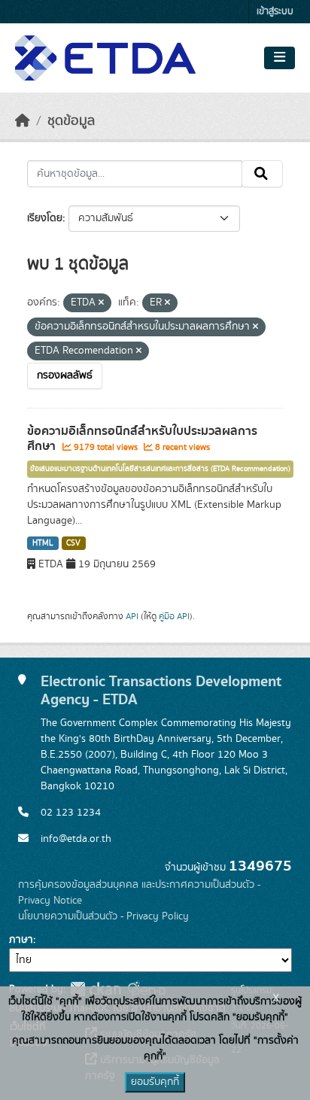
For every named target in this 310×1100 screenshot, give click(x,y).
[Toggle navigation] (279, 58)
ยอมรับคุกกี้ (155, 1081)
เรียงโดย (44, 218)
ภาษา (21, 939)
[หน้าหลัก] (22, 121)
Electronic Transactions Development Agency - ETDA (161, 690)
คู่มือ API (174, 616)
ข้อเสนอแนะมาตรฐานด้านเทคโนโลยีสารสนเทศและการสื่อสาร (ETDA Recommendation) (160, 468)
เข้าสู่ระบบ (275, 12)
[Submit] (262, 173)
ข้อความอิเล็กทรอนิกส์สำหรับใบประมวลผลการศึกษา (142, 439)
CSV (73, 543)
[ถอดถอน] (101, 303)
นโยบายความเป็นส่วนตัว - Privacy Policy (103, 916)
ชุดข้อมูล (71, 121)
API (132, 616)
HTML (42, 543)
